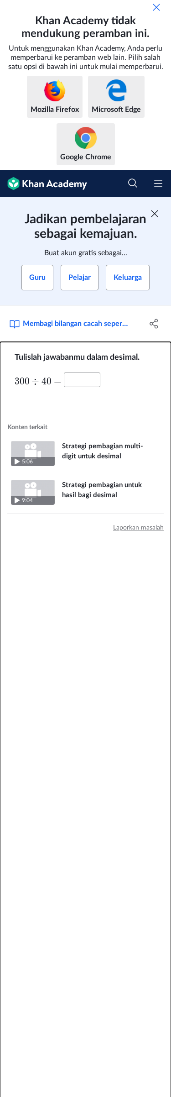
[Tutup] (156, 7)
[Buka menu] (158, 183)
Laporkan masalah (138, 528)
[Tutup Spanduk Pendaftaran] (154, 214)
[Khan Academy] (43, 183)
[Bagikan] (154, 324)
